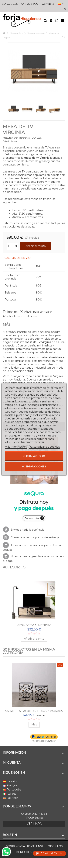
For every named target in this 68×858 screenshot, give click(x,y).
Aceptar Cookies (34, 466)
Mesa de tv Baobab (34, 625)
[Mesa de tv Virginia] (13, 109)
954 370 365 (10, 3)
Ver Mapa (34, 823)
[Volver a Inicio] (4, 33)
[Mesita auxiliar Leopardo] (34, 685)
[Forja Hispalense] (22, 20)
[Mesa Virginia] (41, 109)
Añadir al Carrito (51, 853)
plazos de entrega (47, 537)
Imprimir (12, 311)
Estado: (7, 141)
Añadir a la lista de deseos (19, 316)
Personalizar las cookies (44, 446)
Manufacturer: (11, 137)
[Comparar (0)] (65, 9)
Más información (16, 446)
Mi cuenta (11, 762)
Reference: (24, 137)
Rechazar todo (34, 455)
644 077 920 (29, 3)
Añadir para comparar (38, 311)
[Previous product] (62, 37)
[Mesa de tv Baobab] (34, 599)
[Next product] (64, 37)
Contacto (48, 3)
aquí (41, 442)
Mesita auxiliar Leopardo (34, 711)
